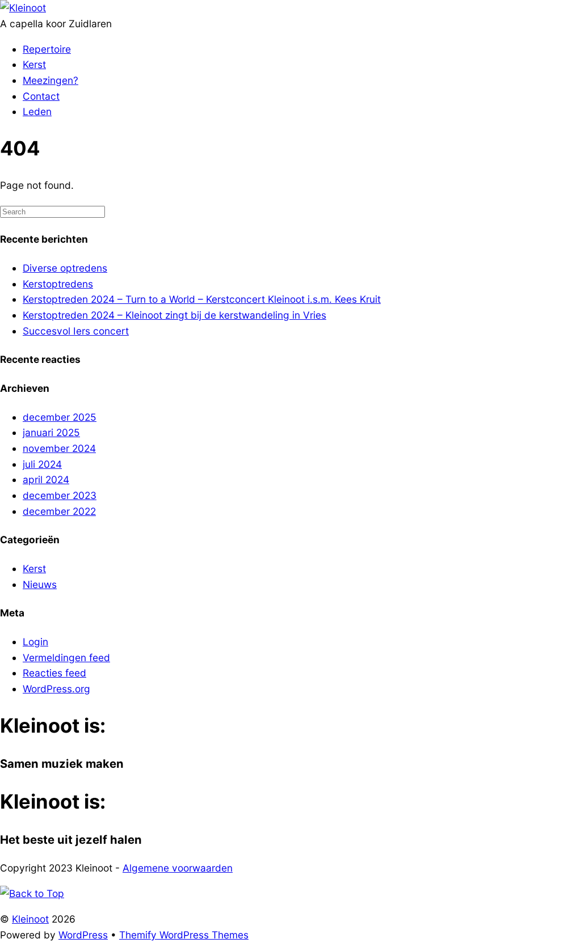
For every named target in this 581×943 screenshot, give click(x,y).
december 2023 (59, 495)
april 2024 (46, 479)
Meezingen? (50, 80)
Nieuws (40, 584)
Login (35, 642)
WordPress (83, 935)
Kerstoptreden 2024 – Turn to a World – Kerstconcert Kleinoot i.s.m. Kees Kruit (202, 299)
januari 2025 (51, 432)
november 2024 (59, 448)
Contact (41, 96)
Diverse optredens (65, 268)
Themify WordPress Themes (184, 935)
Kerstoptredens (58, 284)
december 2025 (59, 417)
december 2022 (59, 511)
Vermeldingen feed (66, 657)
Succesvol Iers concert (76, 331)
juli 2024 (42, 464)
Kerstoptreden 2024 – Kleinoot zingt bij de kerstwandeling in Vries (174, 315)
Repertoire (47, 49)
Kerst (34, 64)
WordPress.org (56, 689)
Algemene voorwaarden (178, 868)
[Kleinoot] (23, 8)
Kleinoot (30, 919)
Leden (37, 111)
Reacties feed (54, 673)
